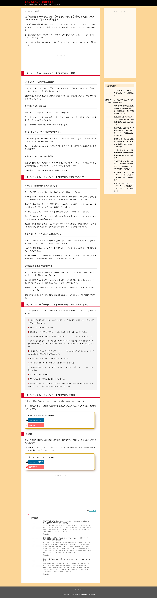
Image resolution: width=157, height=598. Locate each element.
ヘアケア (92, 511)
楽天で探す (33, 425)
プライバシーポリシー (79, 589)
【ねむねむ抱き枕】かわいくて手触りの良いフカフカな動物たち (124, 93)
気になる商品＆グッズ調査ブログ (39, 2)
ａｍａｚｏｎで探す (36, 420)
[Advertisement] (61, 62)
